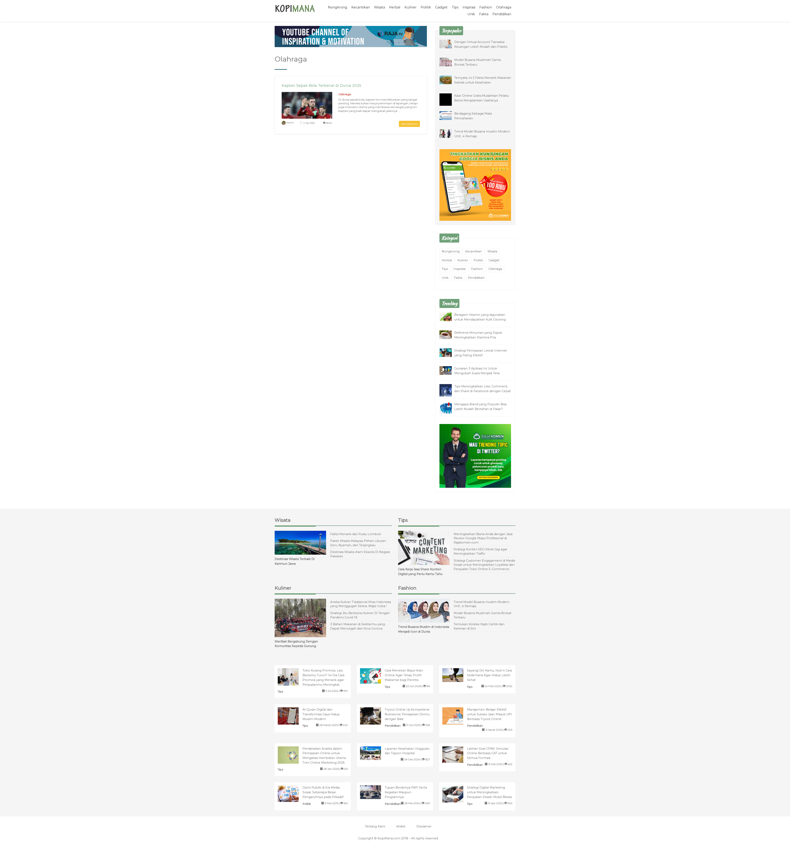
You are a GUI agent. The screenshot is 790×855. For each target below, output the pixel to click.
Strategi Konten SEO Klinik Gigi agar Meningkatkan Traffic (480, 551)
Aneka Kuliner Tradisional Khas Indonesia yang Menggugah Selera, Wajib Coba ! (360, 604)
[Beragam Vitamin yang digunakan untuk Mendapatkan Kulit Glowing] (448, 317)
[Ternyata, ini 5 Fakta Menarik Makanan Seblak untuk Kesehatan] (448, 79)
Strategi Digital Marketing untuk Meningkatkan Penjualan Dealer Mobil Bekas (489, 792)
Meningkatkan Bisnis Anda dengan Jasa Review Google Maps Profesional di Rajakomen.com (483, 538)
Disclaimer (423, 826)
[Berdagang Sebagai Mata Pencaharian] (448, 115)
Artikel (400, 826)
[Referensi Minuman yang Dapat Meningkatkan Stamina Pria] (448, 335)
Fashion (485, 7)
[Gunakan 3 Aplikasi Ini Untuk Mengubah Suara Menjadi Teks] (448, 370)
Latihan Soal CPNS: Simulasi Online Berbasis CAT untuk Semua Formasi (487, 753)
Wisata (379, 7)
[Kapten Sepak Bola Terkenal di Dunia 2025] (307, 108)
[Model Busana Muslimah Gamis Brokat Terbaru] (448, 62)
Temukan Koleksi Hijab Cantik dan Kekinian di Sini (479, 626)
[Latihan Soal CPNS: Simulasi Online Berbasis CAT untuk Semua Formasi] (457, 754)
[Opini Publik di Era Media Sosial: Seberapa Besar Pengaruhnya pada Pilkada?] (292, 793)
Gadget (441, 7)
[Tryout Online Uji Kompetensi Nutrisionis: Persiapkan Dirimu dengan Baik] (374, 717)
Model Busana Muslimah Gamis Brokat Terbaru (482, 615)
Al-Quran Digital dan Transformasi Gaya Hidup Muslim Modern (321, 714)
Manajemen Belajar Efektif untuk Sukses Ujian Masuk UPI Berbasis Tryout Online (489, 714)
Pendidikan (502, 14)
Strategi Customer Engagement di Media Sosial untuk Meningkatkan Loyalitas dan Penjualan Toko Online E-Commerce (484, 565)
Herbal (394, 7)
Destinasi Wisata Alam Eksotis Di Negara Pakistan (360, 554)
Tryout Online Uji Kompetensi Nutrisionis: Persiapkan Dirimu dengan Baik (407, 714)
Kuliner (410, 7)
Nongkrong (337, 7)
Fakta (483, 14)
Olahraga (503, 7)
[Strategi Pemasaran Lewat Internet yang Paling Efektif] (448, 352)
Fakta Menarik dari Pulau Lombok (355, 534)
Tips (455, 7)
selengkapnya (409, 123)
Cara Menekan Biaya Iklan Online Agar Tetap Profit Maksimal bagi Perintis (404, 675)
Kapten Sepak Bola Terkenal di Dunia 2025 (321, 85)
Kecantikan (360, 7)
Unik (471, 14)
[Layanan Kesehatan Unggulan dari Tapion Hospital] (374, 753)
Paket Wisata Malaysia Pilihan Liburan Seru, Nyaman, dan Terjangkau (358, 543)
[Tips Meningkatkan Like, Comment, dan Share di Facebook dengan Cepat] (448, 391)
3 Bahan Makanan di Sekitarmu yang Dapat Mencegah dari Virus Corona (357, 626)
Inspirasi (468, 7)
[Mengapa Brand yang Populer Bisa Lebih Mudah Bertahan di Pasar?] (448, 408)
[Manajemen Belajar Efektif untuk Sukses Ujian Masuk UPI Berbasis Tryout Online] (457, 717)
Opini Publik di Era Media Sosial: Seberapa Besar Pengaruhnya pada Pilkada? (323, 792)
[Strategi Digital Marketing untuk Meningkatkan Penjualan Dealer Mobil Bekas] (457, 795)
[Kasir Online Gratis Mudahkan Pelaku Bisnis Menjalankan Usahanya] (448, 102)
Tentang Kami (375, 826)
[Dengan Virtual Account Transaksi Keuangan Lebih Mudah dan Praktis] (448, 44)
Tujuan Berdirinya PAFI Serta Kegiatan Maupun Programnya (406, 792)
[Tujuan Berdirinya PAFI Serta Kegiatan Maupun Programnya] (374, 792)
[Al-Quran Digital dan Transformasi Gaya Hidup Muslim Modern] (292, 716)
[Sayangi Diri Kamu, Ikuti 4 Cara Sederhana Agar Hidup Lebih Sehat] (457, 675)
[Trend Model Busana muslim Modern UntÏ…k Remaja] (448, 133)
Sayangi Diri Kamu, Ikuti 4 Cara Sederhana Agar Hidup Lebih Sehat (489, 675)
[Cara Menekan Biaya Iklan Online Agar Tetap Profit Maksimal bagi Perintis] (374, 676)
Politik (426, 7)
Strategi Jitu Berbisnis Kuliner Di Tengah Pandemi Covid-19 (360, 615)
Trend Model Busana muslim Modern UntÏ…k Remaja (481, 604)
